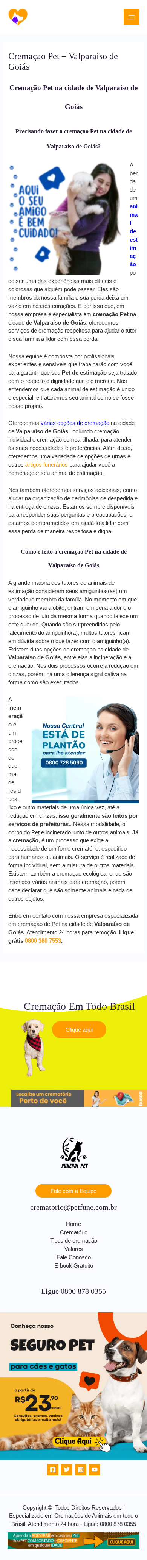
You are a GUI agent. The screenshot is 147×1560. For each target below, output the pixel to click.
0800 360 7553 (43, 941)
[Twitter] (66, 1469)
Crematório (73, 1232)
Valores (73, 1249)
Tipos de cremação (73, 1241)
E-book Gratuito (73, 1266)
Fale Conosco (74, 1257)
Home (73, 1224)
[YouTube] (94, 1469)
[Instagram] (80, 1469)
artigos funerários (46, 465)
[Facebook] (52, 1469)
